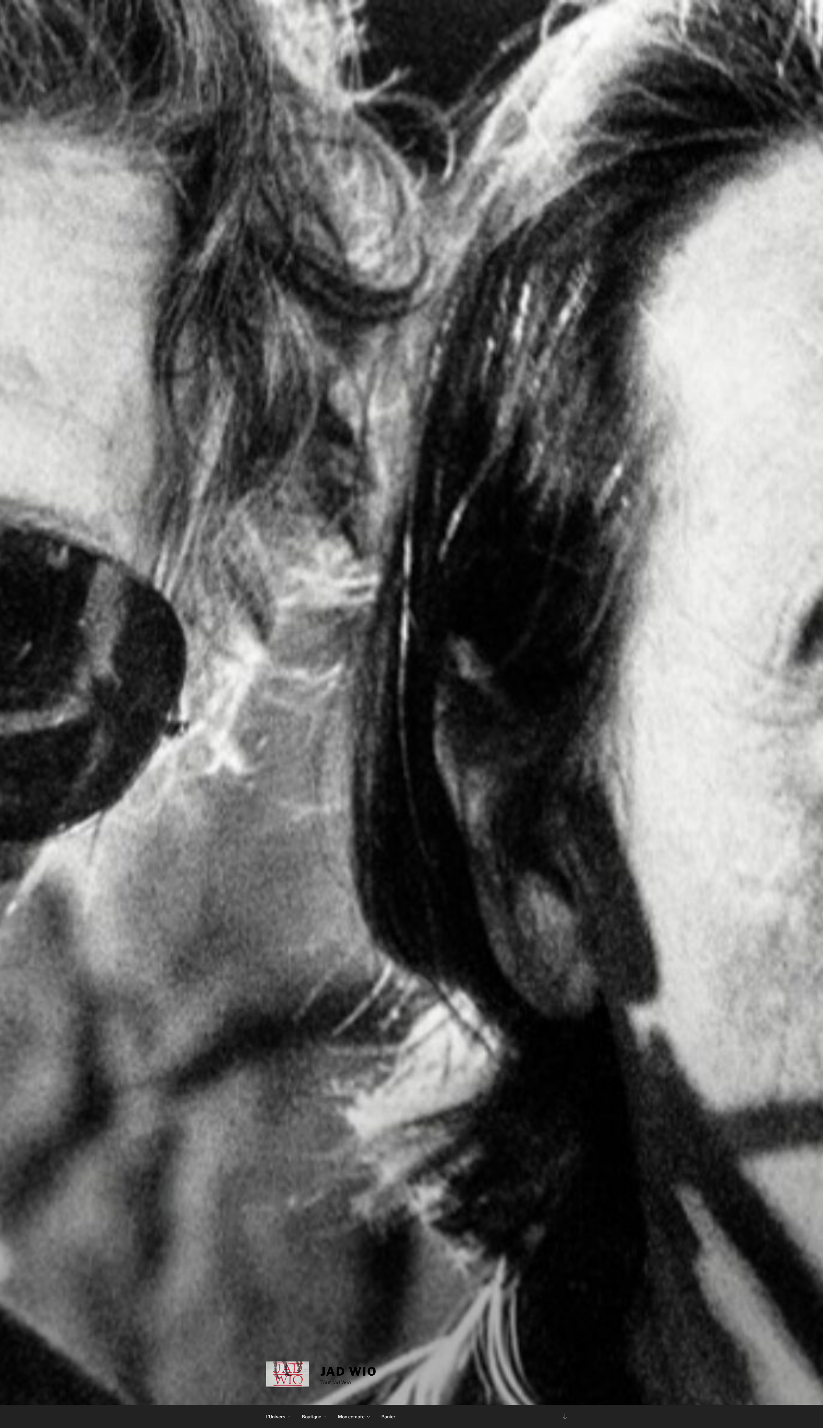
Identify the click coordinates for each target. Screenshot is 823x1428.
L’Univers (275, 1416)
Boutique (311, 1416)
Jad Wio (348, 1371)
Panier (388, 1416)
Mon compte (351, 1416)
